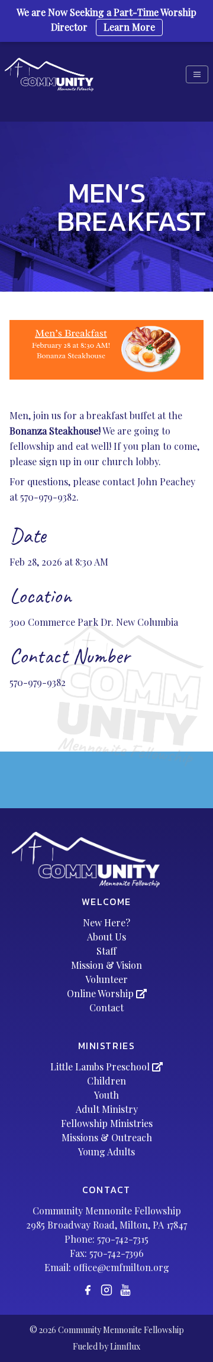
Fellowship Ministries (107, 1123)
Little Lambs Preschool (101, 1066)
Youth (106, 1095)
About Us (106, 936)
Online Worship (101, 993)
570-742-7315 (123, 1239)
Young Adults (106, 1151)
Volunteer (106, 979)
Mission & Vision (106, 965)
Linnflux (125, 1346)
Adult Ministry (107, 1109)
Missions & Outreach (107, 1137)
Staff (106, 951)
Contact (106, 1007)
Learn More (129, 27)
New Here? (106, 922)
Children (106, 1080)
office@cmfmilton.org (121, 1267)
